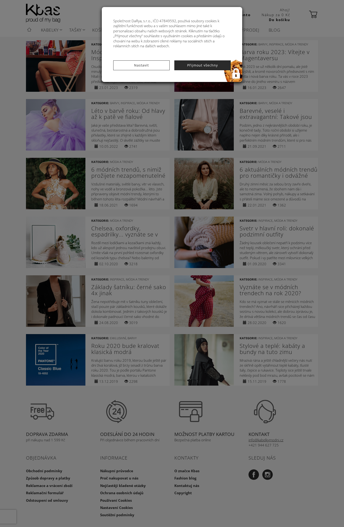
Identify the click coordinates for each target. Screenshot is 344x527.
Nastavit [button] (141, 65)
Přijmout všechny (202, 65)
